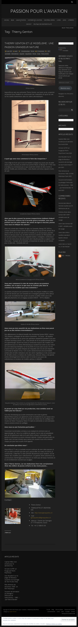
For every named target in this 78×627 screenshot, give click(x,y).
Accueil (6, 20)
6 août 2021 (9, 51)
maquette (22, 54)
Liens (64, 20)
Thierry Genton (45, 54)
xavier (16, 51)
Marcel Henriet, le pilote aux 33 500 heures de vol (65, 205)
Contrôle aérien (49, 20)
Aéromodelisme (14, 54)
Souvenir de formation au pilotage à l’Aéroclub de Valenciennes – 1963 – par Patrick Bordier (12, 595)
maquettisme (28, 54)
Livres (59, 20)
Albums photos (21, 20)
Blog (12, 20)
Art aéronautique (26, 51)
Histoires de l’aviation (35, 20)
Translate (65, 50)
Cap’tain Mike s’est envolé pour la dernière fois (65, 141)
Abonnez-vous (65, 88)
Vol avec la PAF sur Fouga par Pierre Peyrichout (64, 150)
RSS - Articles (65, 256)
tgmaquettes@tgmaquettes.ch (41, 518)
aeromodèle (7, 54)
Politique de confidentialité (43, 24)
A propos (71, 20)
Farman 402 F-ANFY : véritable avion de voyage (64, 217)
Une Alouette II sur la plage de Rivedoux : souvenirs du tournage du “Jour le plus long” (12, 579)
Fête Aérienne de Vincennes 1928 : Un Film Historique (65, 173)
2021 (49, 51)
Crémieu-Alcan (62, 212)
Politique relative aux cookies (54, 624)
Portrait (32, 51)
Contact (28, 24)
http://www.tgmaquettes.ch (43, 513)
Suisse (38, 54)
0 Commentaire (40, 51)
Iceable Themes (12, 611)
